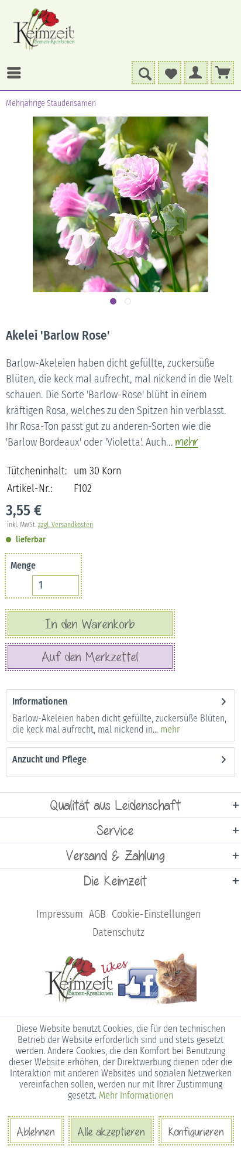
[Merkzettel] (169, 72)
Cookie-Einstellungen (156, 914)
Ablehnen (35, 1131)
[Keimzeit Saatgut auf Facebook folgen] (121, 1003)
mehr (169, 729)
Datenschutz (118, 932)
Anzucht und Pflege (49, 759)
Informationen (39, 701)
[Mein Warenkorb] (222, 72)
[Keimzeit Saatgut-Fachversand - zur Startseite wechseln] (45, 29)
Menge (23, 565)
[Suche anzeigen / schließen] (143, 72)
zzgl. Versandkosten (65, 525)
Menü (17, 72)
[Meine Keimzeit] (196, 72)
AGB (97, 914)
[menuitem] (64, 72)
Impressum (59, 914)
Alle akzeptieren (111, 1131)
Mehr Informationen (136, 1095)
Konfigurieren (196, 1131)
